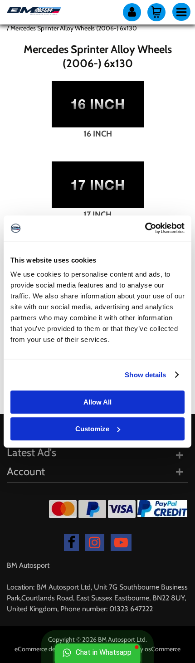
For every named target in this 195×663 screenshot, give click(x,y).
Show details (145, 375)
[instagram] (94, 542)
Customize (92, 429)
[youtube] (121, 542)
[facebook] (71, 542)
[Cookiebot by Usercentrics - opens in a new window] (145, 228)
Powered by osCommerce (146, 649)
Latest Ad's (31, 452)
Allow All (97, 402)
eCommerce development (50, 649)
